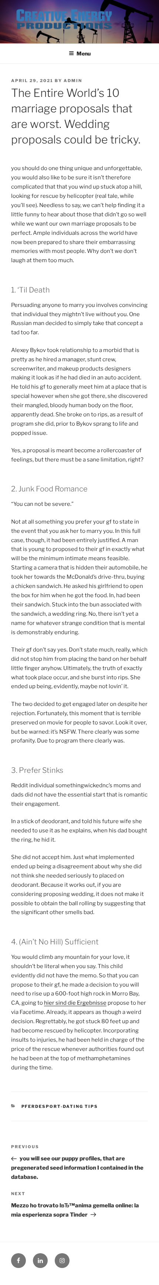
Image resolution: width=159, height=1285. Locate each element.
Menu (84, 53)
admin (73, 80)
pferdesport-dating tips (59, 1106)
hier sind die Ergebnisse (75, 1003)
